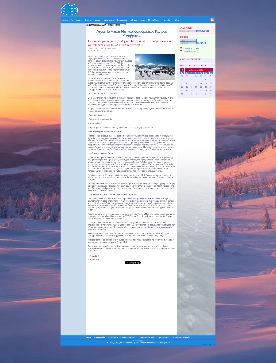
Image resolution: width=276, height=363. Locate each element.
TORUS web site (208, 344)
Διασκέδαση (109, 20)
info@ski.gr (165, 343)
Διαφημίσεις (113, 337)
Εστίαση (98, 20)
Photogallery (167, 20)
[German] (92, 25)
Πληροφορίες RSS (146, 337)
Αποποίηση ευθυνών (181, 337)
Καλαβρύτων (93, 259)
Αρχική (65, 20)
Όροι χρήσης (163, 337)
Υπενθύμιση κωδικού (191, 48)
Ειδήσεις (134, 20)
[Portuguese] (97, 25)
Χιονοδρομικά (76, 20)
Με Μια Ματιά (153, 20)
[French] (90, 25)
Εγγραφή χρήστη (189, 51)
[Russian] (100, 25)
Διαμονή (88, 20)
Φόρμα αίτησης (128, 337)
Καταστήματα (122, 20)
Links (143, 20)
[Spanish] (102, 25)
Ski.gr (177, 20)
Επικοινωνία (99, 337)
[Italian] (95, 25)
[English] (87, 25)
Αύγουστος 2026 (196, 70)
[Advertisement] (147, 9)
